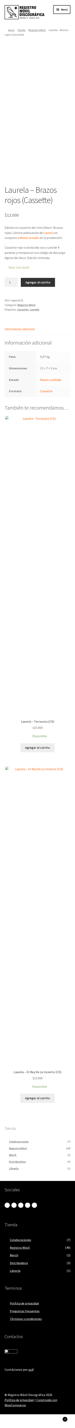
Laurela (48, 233)
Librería (14, 1168)
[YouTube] (34, 1205)
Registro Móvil (37, 30)
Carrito (58, 1418)
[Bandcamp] (7, 1205)
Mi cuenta (12, 1421)
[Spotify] (27, 1205)
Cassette (22, 309)
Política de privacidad (24, 1303)
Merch (12, 1155)
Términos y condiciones (26, 1319)
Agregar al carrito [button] (37, 748)
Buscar (37, 1421)
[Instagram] (14, 1205)
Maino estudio (29, 238)
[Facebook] (20, 1205)
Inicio (11, 30)
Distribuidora (17, 1161)
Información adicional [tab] (20, 329)
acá (30, 1370)
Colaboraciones (19, 1141)
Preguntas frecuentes (25, 1311)
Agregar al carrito (37, 282)
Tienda (21, 30)
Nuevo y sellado (50, 380)
